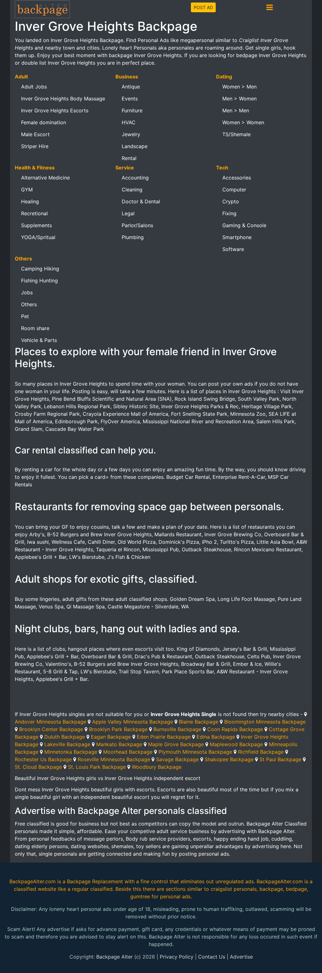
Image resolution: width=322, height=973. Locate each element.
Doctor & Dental (141, 201)
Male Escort (35, 134)
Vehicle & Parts (39, 340)
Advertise (241, 957)
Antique (131, 86)
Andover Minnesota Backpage (50, 722)
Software (233, 249)
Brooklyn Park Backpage (118, 729)
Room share (35, 328)
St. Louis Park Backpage (97, 767)
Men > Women (239, 98)
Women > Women (243, 122)
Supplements (36, 225)
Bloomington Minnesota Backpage (265, 722)
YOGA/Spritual (38, 237)
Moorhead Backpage (128, 752)
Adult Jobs (34, 86)
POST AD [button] (203, 7)
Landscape (134, 146)
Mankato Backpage (119, 744)
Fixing (229, 213)
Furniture (132, 110)
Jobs (27, 292)
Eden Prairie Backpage (164, 737)
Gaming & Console (244, 225)
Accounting (135, 177)
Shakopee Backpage (229, 759)
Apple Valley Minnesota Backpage (132, 722)
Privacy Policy (176, 957)
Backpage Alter (114, 957)
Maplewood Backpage (236, 744)
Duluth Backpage (64, 737)
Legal (128, 213)
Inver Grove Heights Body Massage (63, 98)
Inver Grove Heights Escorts (54, 110)
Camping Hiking (40, 268)
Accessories (236, 177)
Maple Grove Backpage (176, 744)
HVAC (129, 122)
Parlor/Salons (137, 225)
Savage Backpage (177, 759)
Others (29, 304)
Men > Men (235, 110)
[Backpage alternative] (42, 9)
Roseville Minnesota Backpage (114, 759)
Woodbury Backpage (156, 767)
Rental (129, 158)
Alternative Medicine (45, 177)
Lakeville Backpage (67, 744)
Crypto (230, 201)
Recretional (34, 213)
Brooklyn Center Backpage (51, 729)
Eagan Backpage (111, 737)
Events (130, 98)
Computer (234, 189)
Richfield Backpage (261, 752)
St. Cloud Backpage (38, 767)
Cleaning (132, 189)
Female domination (43, 122)
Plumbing (133, 237)
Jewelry (131, 134)
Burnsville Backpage (177, 729)
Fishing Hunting (39, 280)
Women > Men (239, 86)
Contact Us (211, 957)
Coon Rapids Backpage (235, 729)
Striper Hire (34, 146)
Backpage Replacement (95, 881)
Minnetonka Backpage (70, 752)
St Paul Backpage (280, 759)
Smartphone (237, 237)
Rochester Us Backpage (43, 759)
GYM (27, 189)
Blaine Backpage (198, 722)
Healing (30, 201)
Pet (25, 316)
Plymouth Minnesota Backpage (195, 752)
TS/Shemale (236, 134)
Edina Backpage (216, 737)
